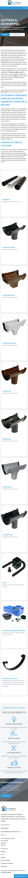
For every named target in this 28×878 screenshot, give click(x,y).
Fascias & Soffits (5, 860)
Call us (5, 34)
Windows (3, 851)
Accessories (4, 866)
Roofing (3, 857)
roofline (15, 75)
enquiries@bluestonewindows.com (10, 831)
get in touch (4, 92)
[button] (23, 7)
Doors (2, 854)
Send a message (17, 34)
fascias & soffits (14, 72)
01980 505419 (4, 828)
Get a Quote (6, 795)
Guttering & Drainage (7, 863)
